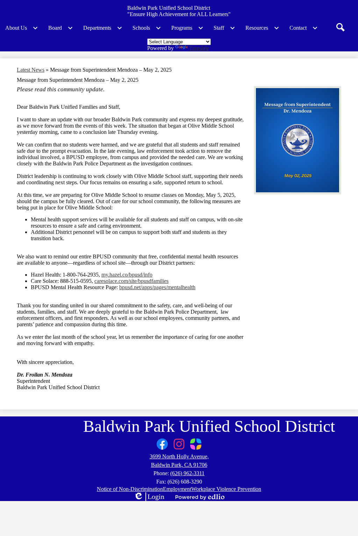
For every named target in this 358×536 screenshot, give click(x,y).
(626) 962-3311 (187, 473)
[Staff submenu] (224, 27)
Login (149, 497)
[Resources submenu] (262, 27)
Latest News (30, 70)
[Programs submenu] (187, 27)
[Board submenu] (60, 27)
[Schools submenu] (147, 27)
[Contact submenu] (304, 27)
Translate (199, 48)
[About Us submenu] (21, 27)
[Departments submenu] (102, 27)
